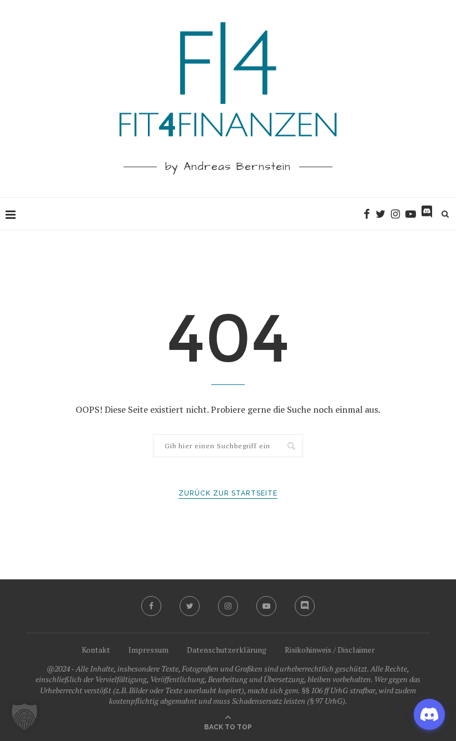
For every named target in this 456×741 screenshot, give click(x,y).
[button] (24, 716)
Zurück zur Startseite (228, 493)
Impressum (148, 649)
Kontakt (96, 649)
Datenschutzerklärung (226, 649)
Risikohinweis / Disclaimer (330, 649)
